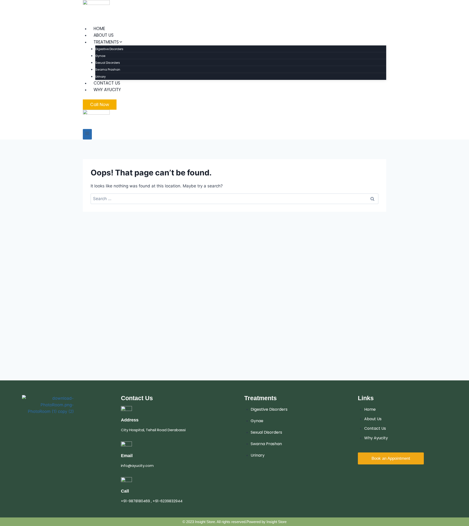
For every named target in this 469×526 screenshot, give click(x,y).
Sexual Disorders (107, 63)
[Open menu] (87, 134)
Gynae (100, 56)
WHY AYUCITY (107, 90)
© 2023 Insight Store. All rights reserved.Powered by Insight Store (234, 522)
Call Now (99, 104)
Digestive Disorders (109, 49)
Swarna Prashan (107, 69)
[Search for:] (234, 198)
